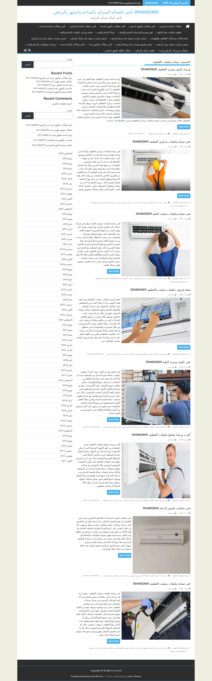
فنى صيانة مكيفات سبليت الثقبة (134, 278)
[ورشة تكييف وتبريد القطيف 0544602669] (156, 78)
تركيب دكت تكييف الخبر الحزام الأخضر (153, 575)
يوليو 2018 (67, 385)
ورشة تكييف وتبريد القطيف (157, 133)
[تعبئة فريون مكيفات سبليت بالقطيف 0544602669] (156, 299)
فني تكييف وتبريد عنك (131, 575)
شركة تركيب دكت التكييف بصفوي (155, 648)
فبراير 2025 (66, 239)
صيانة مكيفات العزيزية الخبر (131, 427)
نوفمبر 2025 (66, 193)
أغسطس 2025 (65, 208)
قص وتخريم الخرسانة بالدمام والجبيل (136, 32)
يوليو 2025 (67, 213)
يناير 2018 (67, 415)
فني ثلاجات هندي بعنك (115, 354)
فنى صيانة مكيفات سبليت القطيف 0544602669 (161, 583)
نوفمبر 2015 (66, 455)
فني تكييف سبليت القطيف (112, 500)
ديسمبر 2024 (66, 249)
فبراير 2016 (66, 445)
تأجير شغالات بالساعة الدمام (53, 26)
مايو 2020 (67, 360)
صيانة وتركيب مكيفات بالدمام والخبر (76, 32)
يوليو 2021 (67, 354)
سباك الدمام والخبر (106, 32)
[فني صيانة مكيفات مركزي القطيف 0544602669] (156, 151)
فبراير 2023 (66, 349)
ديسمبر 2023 (66, 304)
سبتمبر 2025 (66, 203)
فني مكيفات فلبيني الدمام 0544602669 (166, 508)
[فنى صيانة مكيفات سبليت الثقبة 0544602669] (156, 223)
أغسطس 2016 (65, 430)
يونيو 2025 (67, 218)
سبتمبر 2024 (66, 264)
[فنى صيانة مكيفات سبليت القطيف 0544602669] (156, 593)
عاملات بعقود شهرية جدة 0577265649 (54, 81)
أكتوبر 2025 (66, 198)
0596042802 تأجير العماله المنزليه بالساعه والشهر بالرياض (106, 12)
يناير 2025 (67, 244)
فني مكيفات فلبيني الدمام (112, 575)
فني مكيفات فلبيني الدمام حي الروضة (102, 648)
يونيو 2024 (67, 274)
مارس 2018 (66, 405)
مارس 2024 (66, 289)
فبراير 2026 (66, 178)
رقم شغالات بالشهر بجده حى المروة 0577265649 (49, 77)
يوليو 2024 (67, 269)
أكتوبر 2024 (66, 259)
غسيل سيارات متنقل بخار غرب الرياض (48, 38)
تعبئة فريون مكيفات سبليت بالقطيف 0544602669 (160, 289)
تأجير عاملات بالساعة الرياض (83, 26)
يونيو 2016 (67, 440)
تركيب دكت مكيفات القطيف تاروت (154, 202)
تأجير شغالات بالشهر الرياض (142, 26)
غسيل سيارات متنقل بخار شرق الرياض (129, 38)
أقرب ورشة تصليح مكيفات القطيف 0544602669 (161, 434)
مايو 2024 (67, 279)
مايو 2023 (67, 334)
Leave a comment (135, 133)
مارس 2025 (66, 233)
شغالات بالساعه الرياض (170, 26)
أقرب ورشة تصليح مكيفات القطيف (154, 500)
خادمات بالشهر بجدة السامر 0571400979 (52, 88)
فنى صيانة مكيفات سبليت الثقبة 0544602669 (163, 213)
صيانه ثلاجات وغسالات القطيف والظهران (169, 38)
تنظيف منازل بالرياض (145, 50)
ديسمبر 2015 (66, 450)
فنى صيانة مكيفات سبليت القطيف (130, 648)
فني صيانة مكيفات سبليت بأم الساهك (108, 278)
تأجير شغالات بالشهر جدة (100, 44)
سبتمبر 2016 (66, 425)
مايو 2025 (67, 223)
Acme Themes (134, 676)
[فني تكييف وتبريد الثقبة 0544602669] (156, 371)
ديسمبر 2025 (66, 188)
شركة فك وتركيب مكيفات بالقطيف (154, 427)
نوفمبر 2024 (66, 254)
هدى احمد (171, 74)
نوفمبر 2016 (66, 420)
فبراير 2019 (66, 375)
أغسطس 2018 (65, 380)
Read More (184, 127)
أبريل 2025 (67, 228)
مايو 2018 (67, 395)
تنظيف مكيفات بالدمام (132, 354)
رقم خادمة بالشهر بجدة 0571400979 (125, 2)
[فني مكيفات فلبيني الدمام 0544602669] (161, 517)
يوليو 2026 (67, 158)
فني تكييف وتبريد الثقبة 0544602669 (168, 362)
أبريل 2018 (67, 400)
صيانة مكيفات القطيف (180, 133)
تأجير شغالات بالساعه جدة (73, 44)
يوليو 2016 (67, 435)
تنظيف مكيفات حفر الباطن (169, 32)
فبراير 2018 (66, 410)
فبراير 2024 (66, 294)
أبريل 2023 (67, 339)
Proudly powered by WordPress (87, 676)
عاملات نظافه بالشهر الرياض (118, 50)
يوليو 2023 (67, 324)
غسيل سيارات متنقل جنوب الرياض (172, 44)
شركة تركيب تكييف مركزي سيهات (128, 202)
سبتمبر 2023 (66, 314)
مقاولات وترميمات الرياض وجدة (173, 50)
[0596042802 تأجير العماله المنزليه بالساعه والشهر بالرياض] (187, 26)
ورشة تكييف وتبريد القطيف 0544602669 (165, 69)
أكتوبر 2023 (66, 309)
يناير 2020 (67, 365)
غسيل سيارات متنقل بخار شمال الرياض (89, 38)
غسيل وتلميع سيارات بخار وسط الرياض (134, 44)
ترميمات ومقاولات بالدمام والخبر (42, 44)
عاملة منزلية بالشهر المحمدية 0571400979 (52, 91)
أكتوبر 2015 (66, 460)
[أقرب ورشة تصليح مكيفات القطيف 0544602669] (156, 444)
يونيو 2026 (67, 163)
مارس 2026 (66, 173)
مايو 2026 (67, 168)
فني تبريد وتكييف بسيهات (132, 500)
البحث (69, 59)
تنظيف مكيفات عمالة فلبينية (157, 278)
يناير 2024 (67, 299)
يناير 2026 (67, 183)
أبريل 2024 (67, 284)
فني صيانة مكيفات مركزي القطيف (102, 202)
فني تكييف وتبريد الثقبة (111, 427)
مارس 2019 (66, 370)
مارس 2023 (66, 344)
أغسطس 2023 (65, 319)
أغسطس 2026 (65, 153)
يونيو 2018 (67, 390)
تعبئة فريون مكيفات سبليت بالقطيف (154, 354)
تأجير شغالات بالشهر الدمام (113, 26)
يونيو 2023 (67, 329)
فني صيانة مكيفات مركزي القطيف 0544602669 (161, 141)
